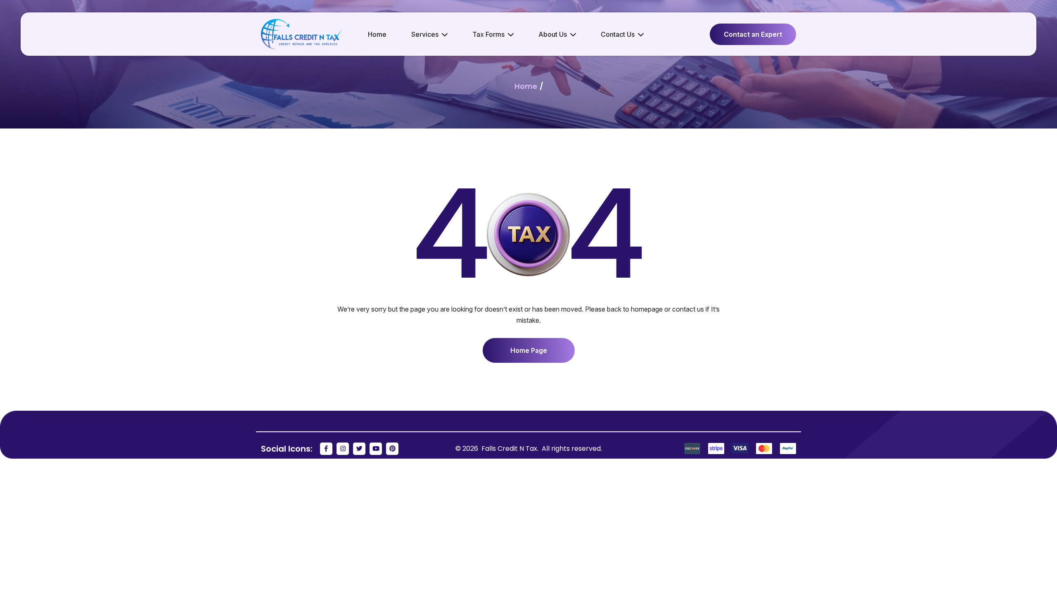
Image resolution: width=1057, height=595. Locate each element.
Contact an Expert (753, 34)
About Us (552, 34)
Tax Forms (488, 34)
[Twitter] (359, 449)
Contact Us (618, 34)
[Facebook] (326, 449)
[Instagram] (343, 449)
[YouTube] (376, 449)
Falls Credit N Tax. (510, 448)
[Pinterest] (392, 449)
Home (377, 34)
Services (424, 34)
